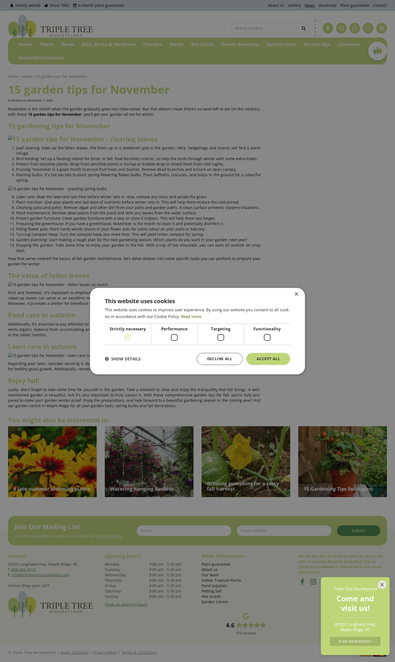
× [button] (296, 294)
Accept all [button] (268, 358)
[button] (123, 359)
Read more (191, 316)
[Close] (382, 584)
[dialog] (197, 331)
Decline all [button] (219, 358)
